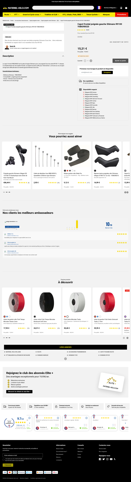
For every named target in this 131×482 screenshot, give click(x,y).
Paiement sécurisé (64, 405)
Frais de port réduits (14, 405)
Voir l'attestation (12, 226)
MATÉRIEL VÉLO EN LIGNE (13, 352)
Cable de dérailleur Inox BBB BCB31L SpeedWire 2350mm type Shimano (45, 174)
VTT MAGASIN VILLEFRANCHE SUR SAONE (18, 355)
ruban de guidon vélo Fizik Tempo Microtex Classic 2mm (14, 320)
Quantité (80, 60)
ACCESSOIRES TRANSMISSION (77, 352)
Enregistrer (107, 72)
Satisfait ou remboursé (92, 405)
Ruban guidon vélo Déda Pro (73, 173)
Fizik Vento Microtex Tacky (72, 319)
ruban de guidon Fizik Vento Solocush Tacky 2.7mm (106, 320)
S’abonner (8, 465)
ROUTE (39, 352)
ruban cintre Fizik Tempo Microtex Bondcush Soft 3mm (44, 320)
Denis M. (12, 46)
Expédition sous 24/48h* (41, 405)
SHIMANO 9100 (73, 355)
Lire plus (80, 36)
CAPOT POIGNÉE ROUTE (107, 352)
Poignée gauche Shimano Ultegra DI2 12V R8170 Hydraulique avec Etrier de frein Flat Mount (15, 176)
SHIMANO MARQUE (42, 355)
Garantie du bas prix (117, 405)
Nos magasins (103, 451)
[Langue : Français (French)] (99, 8)
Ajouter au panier (120, 61)
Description (8, 56)
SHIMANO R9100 (105, 355)
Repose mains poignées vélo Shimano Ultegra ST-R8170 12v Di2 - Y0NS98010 (106, 174)
